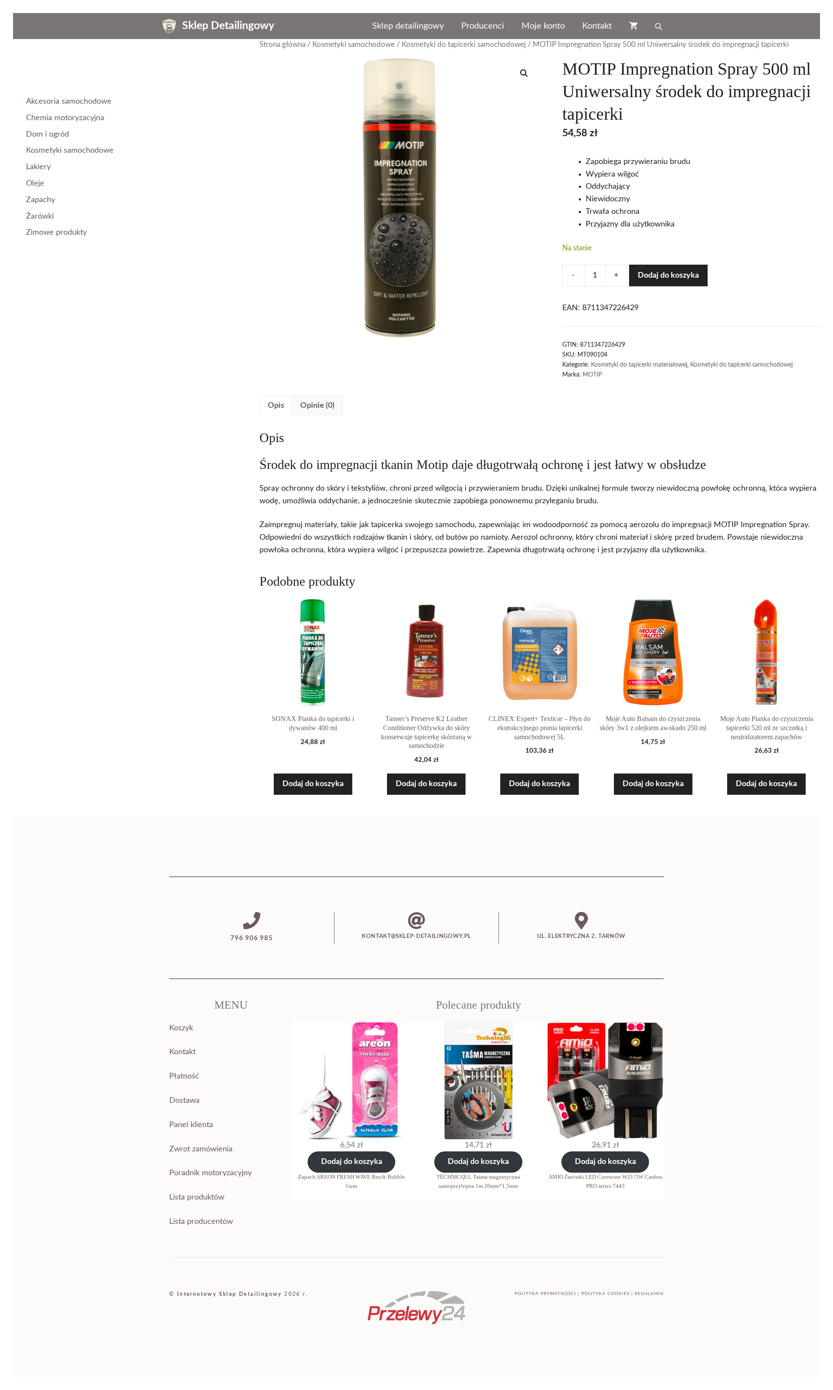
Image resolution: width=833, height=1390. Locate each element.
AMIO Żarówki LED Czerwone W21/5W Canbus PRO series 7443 (605, 1181)
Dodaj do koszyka (668, 275)
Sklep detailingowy (408, 26)
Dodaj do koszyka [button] (313, 784)
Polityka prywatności (545, 1294)
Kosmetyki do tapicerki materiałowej (639, 364)
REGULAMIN (649, 1294)
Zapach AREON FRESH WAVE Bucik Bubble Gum (351, 1181)
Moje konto (543, 26)
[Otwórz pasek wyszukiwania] (659, 26)
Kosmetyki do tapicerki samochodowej (464, 44)
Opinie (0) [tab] (317, 406)
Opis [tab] (276, 406)
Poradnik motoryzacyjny (210, 1173)
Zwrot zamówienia (201, 1149)
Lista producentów (201, 1222)
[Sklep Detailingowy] (169, 26)
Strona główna (282, 44)
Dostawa (184, 1101)
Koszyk (181, 1028)
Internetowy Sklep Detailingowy (229, 1294)
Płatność (184, 1076)
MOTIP (592, 374)
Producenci (482, 26)
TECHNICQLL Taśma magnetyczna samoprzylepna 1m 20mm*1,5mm (478, 1181)
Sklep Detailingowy (228, 25)
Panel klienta (191, 1125)
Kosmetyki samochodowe (353, 44)
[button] (524, 73)
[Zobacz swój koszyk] (633, 26)
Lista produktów (196, 1197)
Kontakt (597, 26)
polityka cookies (605, 1294)
